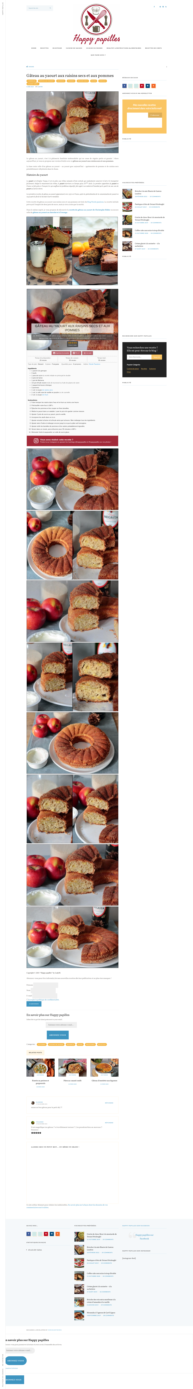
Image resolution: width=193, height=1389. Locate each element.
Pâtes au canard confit (73, 1080)
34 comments (156, 233)
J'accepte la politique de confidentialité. (43, 1000)
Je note (88, 353)
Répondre (109, 1103)
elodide (39, 1102)
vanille (103, 81)
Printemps (90, 1044)
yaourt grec (33, 83)
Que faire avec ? (98, 55)
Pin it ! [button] (77, 353)
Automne (41, 1044)
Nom (28, 990)
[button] (69, 343)
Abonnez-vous (57, 1035)
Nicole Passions (94, 364)
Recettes (44, 48)
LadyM (40, 86)
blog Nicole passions (95, 202)
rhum (93, 81)
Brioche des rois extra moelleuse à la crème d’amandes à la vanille (101, 1301)
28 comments (108, 1315)
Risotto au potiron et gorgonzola (40, 1082)
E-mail (29, 996)
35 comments (155, 196)
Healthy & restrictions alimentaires (124, 48)
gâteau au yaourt (46, 81)
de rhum (45, 395)
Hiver (80, 1044)
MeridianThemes (55, 1330)
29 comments (106, 1305)
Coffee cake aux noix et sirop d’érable (149, 230)
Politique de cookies (2, 1378)
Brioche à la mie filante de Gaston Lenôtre (148, 192)
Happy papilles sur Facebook (136, 1225)
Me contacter (2, 1360)
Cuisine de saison (74, 48)
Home (33, 48)
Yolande (40, 1122)
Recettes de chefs (153, 48)
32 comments (153, 249)
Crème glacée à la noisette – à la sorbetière (147, 244)
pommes (71, 81)
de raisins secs (47, 390)
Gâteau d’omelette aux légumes (104, 1080)
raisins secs (83, 81)
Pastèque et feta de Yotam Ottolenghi (149, 204)
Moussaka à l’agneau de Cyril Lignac (101, 1313)
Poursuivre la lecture (11, 1368)
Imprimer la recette (62, 353)
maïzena (61, 81)
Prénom (29, 985)
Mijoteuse (57, 48)
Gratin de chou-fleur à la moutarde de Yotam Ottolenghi (150, 218)
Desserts (70, 1044)
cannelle (31, 81)
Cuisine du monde (94, 48)
